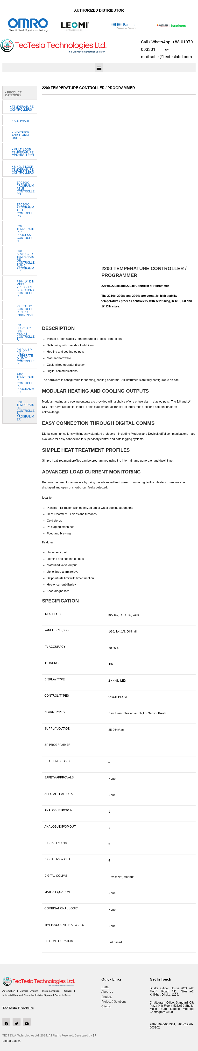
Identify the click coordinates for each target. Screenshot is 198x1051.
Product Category (13, 94)
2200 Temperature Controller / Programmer (26, 410)
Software (21, 121)
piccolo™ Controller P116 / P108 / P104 (26, 311)
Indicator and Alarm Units (20, 135)
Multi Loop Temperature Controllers (23, 152)
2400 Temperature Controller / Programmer (26, 383)
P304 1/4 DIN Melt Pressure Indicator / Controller (26, 289)
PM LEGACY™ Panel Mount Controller (26, 332)
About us (107, 991)
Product (106, 996)
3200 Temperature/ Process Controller (26, 234)
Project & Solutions (113, 1001)
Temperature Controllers (22, 108)
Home (105, 987)
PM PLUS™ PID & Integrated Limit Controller (26, 357)
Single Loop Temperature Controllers (23, 169)
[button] (99, 67)
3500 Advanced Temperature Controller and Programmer (26, 261)
